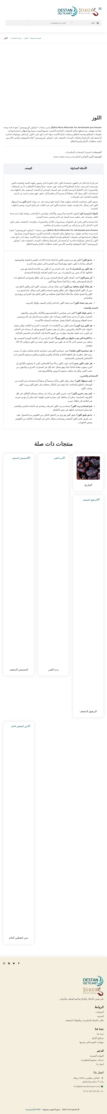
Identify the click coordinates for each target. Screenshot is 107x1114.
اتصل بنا (100, 1064)
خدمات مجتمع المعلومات (92, 1060)
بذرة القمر (53, 669)
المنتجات (100, 1012)
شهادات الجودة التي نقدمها (92, 1042)
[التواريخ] (88, 468)
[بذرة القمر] (53, 560)
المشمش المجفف (18, 669)
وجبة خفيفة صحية (61, 156)
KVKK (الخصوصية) (33, 1109)
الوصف (28, 168)
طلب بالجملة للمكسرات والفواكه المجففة (84, 1020)
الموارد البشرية (97, 1055)
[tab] (28, 169)
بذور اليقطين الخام (18, 937)
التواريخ (88, 484)
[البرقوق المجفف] (88, 602)
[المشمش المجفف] (18, 560)
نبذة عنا (100, 1033)
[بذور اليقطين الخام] (18, 828)
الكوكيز (85, 156)
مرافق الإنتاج (98, 1038)
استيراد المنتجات (16, 38)
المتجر (26, 38)
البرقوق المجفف (88, 711)
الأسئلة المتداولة (78, 168)
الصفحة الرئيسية (36, 38)
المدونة (100, 1016)
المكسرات (70, 152)
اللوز (91, 156)
